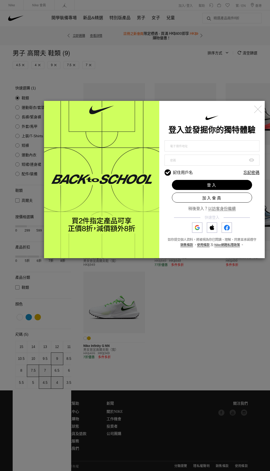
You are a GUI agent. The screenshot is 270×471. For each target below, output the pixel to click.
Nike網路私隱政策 (227, 245)
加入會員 (212, 198)
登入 (212, 185)
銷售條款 (186, 245)
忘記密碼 (251, 173)
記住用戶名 (183, 172)
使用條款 (203, 245)
